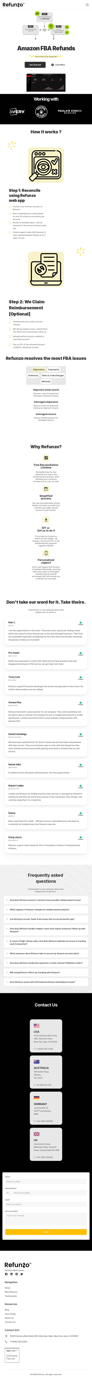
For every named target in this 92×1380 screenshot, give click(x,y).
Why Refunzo (11, 1292)
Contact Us (10, 1322)
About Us (9, 1318)
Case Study (10, 1314)
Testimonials (11, 1296)
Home (7, 1288)
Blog (7, 1310)
